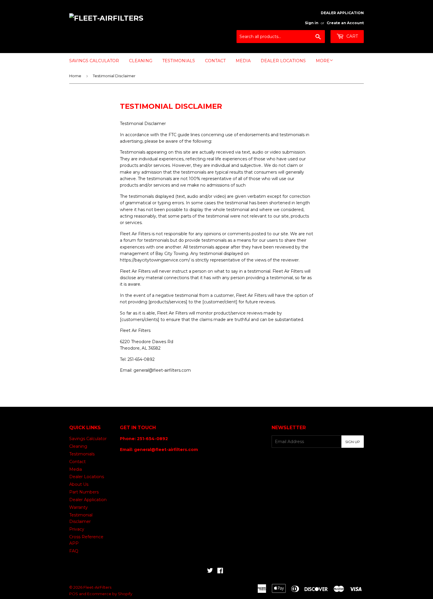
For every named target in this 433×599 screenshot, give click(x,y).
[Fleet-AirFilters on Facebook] (220, 571)
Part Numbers (84, 492)
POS (73, 593)
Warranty (78, 507)
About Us (78, 484)
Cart (351, 36)
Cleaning (140, 60)
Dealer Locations (283, 60)
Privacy (76, 529)
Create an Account (345, 23)
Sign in (311, 23)
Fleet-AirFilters (97, 587)
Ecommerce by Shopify (109, 593)
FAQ (73, 551)
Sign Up (352, 442)
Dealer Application (88, 499)
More (323, 60)
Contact (215, 60)
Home (75, 75)
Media (243, 60)
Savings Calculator (94, 60)
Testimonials (178, 60)
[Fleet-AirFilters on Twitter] (210, 571)
